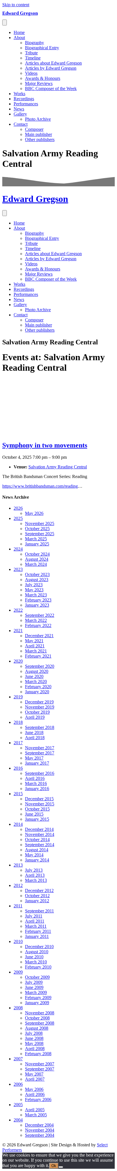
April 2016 (35, 778)
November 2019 (39, 707)
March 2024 (36, 564)
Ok (53, 1166)
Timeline (33, 58)
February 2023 (38, 600)
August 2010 (36, 951)
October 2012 (37, 895)
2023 (18, 569)
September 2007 (39, 1069)
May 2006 (34, 1089)
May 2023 (34, 589)
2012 (18, 885)
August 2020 (36, 671)
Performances (26, 103)
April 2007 (35, 1079)
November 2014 (39, 834)
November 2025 (39, 523)
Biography (34, 42)
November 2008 (39, 1012)
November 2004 (39, 1130)
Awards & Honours (42, 78)
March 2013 (36, 880)
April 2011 (34, 921)
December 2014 (39, 829)
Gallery (20, 114)
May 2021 (34, 640)
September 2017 (39, 752)
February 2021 (38, 656)
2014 (18, 824)
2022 (18, 610)
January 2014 (37, 860)
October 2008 (37, 1018)
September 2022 (39, 615)
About (19, 37)
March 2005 (36, 1114)
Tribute (31, 52)
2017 (18, 742)
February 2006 (38, 1099)
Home (19, 32)
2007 (18, 1058)
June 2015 (34, 814)
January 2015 (37, 819)
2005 (18, 1104)
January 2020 (37, 691)
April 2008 (35, 1048)
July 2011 (33, 916)
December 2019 (39, 701)
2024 (18, 549)
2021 (18, 630)
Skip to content (15, 4)
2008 (18, 1007)
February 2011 (38, 931)
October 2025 (37, 528)
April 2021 (35, 645)
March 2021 (36, 651)
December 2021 (39, 635)
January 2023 (37, 605)
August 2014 (36, 849)
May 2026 (34, 513)
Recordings (24, 98)
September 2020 (39, 666)
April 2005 (35, 1109)
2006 (18, 1084)
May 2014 (34, 854)
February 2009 (38, 997)
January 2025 (37, 543)
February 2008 (38, 1053)
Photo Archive (38, 119)
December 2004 (39, 1125)
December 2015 (39, 798)
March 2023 (36, 594)
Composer (34, 129)
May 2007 (34, 1074)
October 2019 (37, 712)
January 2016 (37, 788)
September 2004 (39, 1135)
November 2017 (39, 747)
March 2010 (36, 961)
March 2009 (36, 992)
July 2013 (34, 870)
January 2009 (37, 1002)
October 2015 (37, 809)
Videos (31, 73)
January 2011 (37, 936)
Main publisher (38, 134)
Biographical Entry (42, 47)
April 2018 (35, 737)
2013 (18, 865)
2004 (18, 1119)
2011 (18, 905)
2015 (18, 793)
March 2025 (36, 538)
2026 (18, 508)
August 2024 (36, 559)
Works (19, 93)
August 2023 (36, 579)
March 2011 (36, 926)
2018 (18, 722)
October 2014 (37, 839)
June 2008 (34, 1038)
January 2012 (37, 900)
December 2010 (39, 946)
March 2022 (36, 620)
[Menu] (4, 22)
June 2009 (34, 987)
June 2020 (34, 676)
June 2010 (34, 956)
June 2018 (34, 732)
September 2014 (39, 844)
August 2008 (36, 1028)
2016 (18, 768)
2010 (18, 941)
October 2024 (37, 554)
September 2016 (39, 773)
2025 (18, 518)
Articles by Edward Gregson (50, 68)
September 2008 (39, 1023)
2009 (18, 972)
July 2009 (34, 982)
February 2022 (38, 625)
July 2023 (34, 584)
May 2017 (34, 758)
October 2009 (37, 977)
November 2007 (39, 1063)
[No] (60, 1167)
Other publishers (40, 139)
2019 (18, 696)
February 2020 (38, 686)
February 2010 (38, 967)
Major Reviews (39, 83)
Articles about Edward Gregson (53, 63)
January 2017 (37, 763)
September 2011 (39, 910)
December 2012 (39, 890)
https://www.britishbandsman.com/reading (40, 486)
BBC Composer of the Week (51, 88)
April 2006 (35, 1094)
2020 (18, 661)
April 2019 (35, 717)
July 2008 (34, 1033)
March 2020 (36, 681)
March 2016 (36, 783)
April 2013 (35, 875)
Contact (21, 124)
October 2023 (37, 574)
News (19, 108)
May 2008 (34, 1043)
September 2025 (39, 533)
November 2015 (39, 803)
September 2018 (39, 727)
